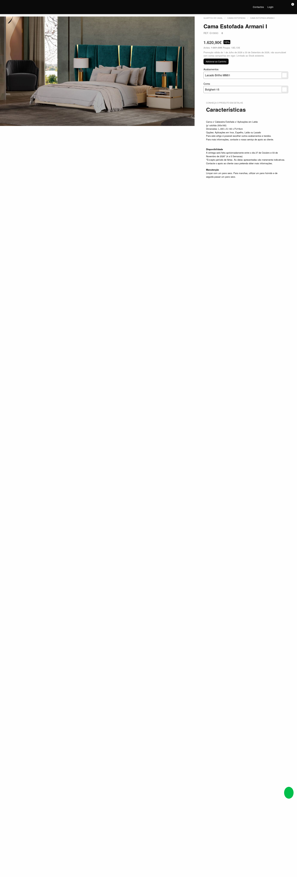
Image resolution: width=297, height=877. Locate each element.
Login (270, 7)
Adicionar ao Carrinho (216, 61)
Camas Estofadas (236, 17)
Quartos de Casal (213, 17)
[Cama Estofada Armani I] (97, 71)
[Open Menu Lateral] (6, 6)
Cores (211, 86)
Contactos (258, 7)
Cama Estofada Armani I (262, 17)
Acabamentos (217, 72)
